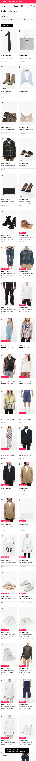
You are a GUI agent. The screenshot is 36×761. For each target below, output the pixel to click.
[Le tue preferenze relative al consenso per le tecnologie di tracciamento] (33, 758)
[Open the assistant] (5, 756)
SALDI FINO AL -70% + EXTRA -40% (10, 1)
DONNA (20, 1)
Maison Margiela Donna (26, 20)
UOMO (24, 1)
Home (3, 14)
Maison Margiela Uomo (9, 20)
